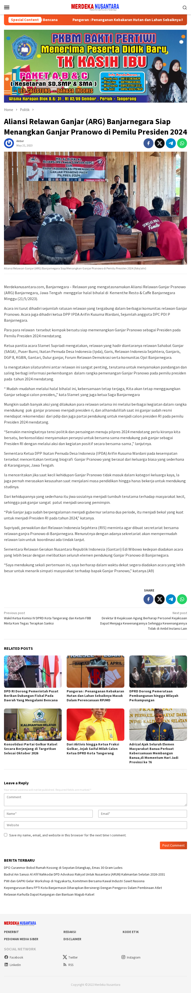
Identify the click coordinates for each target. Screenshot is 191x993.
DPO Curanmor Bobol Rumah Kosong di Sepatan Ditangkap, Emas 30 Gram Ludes (63, 867)
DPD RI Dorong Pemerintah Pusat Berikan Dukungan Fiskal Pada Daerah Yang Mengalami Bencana (31, 695)
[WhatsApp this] (182, 143)
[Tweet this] (160, 143)
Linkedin (15, 965)
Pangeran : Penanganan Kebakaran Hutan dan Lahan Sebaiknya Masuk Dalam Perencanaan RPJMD (95, 695)
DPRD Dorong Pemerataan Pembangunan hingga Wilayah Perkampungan (153, 695)
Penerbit (11, 932)
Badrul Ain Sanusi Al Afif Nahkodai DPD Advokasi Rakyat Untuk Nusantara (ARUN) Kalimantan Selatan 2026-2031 (84, 874)
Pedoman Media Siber (21, 939)
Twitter (73, 957)
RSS (70, 965)
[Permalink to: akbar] (9, 143)
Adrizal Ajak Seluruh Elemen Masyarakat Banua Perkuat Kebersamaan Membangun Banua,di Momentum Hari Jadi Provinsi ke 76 (153, 753)
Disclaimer (72, 939)
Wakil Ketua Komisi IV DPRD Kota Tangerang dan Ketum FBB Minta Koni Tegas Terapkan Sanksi (47, 618)
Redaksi (69, 932)
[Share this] (148, 143)
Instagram (134, 957)
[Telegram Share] (171, 143)
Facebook (16, 957)
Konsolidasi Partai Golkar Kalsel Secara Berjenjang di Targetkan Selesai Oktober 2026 (30, 748)
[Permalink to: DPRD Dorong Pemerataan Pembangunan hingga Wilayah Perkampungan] (158, 671)
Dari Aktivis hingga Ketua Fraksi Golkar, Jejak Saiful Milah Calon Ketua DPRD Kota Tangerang (93, 748)
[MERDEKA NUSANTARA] (95, 6)
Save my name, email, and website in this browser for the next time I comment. (67, 835)
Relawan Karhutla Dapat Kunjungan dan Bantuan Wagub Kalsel (49, 894)
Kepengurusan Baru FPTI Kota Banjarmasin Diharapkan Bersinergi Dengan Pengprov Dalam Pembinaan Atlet (83, 887)
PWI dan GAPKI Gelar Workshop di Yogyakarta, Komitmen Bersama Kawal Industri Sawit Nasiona (74, 881)
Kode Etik (131, 932)
